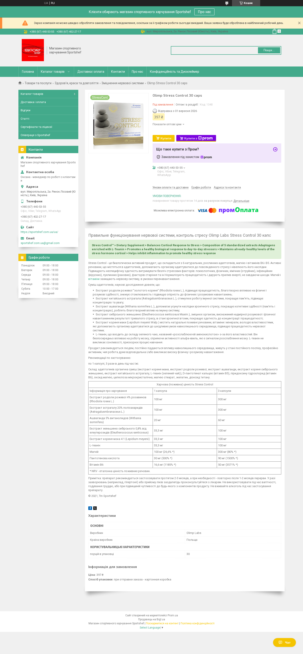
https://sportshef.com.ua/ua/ (39, 232)
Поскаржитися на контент (162, 623)
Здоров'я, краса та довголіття (76, 83)
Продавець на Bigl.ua (151, 619)
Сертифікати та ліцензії (36, 127)
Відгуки (25, 110)
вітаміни (94, 279)
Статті (25, 118)
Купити (166, 138)
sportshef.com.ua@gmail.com (40, 243)
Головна (28, 71)
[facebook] (90, 509)
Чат (288, 642)
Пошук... (269, 50)
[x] (95, 509)
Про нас (204, 12)
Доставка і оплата (90, 71)
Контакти (118, 71)
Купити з (190, 138)
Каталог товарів (53, 71)
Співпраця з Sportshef (35, 135)
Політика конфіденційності (197, 623)
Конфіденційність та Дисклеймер (174, 71)
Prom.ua (173, 615)
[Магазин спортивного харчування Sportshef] (33, 50)
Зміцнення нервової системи (123, 83)
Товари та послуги (38, 83)
